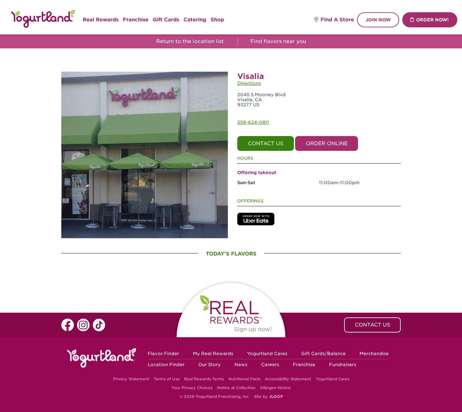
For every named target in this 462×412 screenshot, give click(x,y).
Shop (217, 20)
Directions (249, 83)
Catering (195, 20)
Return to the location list (189, 41)
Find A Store (337, 20)
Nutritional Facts (244, 378)
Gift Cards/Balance (323, 353)
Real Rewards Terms (204, 378)
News (240, 364)
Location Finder (166, 364)
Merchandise (374, 353)
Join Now (378, 19)
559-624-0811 (253, 122)
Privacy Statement (131, 378)
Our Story (209, 364)
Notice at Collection (236, 387)
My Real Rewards (213, 353)
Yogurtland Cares (267, 353)
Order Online (327, 143)
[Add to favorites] (221, 79)
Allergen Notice (275, 387)
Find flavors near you (279, 41)
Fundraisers (342, 364)
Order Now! (432, 19)
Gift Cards (166, 20)
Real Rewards (100, 20)
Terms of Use (167, 378)
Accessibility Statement (288, 378)
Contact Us (265, 143)
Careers (270, 364)
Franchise (135, 20)
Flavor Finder (163, 353)
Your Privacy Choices (191, 387)
